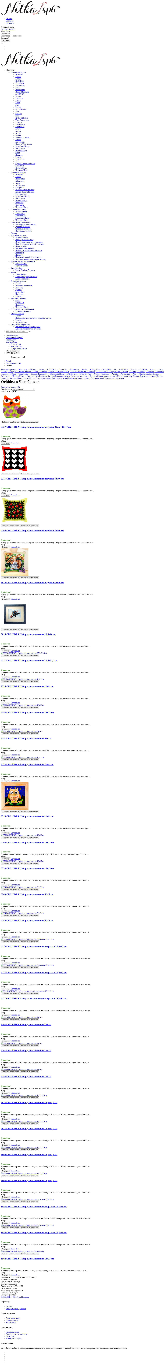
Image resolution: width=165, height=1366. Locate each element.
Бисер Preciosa (16, 268)
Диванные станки (22, 227)
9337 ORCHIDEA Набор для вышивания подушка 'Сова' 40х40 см (36, 427)
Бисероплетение (17, 314)
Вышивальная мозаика (24, 190)
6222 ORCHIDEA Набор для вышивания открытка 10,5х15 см (34, 972)
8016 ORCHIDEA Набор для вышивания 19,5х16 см (28, 634)
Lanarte (18, 96)
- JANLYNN (122, 369)
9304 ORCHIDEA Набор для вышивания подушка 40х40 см (32, 530)
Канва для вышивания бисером (84, 376)
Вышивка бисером (18, 172)
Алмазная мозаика (18, 281)
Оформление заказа (19, 348)
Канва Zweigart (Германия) (26, 277)
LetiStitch (19, 98)
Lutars (17, 103)
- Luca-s (151, 369)
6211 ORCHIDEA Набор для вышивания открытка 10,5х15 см (33, 998)
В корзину (5, 443)
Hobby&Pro (20, 90)
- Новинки (22, 369)
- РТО (133, 374)
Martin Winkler (21, 109)
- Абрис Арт (114, 372)
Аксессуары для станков (25, 224)
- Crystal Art (61, 369)
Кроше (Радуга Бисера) (24, 192)
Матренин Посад (22, 196)
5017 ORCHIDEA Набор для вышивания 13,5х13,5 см (29, 1128)
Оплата (9, 19)
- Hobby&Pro (94, 369)
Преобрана (19, 305)
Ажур (17, 183)
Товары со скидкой (14, 1338)
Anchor (18, 79)
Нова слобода (21, 151)
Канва (13, 272)
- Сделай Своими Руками (148, 374)
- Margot (12, 372)
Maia (17, 105)
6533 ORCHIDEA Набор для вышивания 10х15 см (27, 868)
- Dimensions (73, 369)
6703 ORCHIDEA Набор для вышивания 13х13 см (27, 842)
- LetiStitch (142, 369)
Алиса (18, 131)
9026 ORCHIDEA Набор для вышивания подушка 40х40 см (32, 582)
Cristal (17, 301)
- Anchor (40, 369)
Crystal (18, 283)
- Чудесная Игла (31, 376)
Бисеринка (19, 187)
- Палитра (104, 374)
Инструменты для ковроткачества (29, 242)
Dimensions (20, 85)
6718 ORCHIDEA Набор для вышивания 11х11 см (27, 764)
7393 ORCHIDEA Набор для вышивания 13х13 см (27, 712)
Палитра (18, 155)
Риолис (18, 157)
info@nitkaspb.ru (22, 1297)
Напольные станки (23, 229)
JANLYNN (19, 94)
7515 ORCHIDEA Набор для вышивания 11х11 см (27, 686)
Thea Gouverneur (22, 120)
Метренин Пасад (22, 218)
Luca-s (18, 101)
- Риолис (113, 374)
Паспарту (19, 255)
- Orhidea (42, 372)
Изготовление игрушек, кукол (27, 327)
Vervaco (18, 122)
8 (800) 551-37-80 (8, 29)
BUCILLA (19, 81)
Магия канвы (20, 194)
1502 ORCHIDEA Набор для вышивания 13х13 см (27, 1258)
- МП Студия (71, 374)
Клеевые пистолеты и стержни (28, 329)
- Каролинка (22, 374)
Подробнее (15, 443)
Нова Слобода (21, 201)
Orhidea (18, 114)
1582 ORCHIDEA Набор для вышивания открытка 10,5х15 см (34, 1232)
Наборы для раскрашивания (22, 309)
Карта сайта (11, 1322)
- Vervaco (90, 372)
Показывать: (6, 391)
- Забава (12, 374)
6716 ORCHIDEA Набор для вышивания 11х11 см (27, 816)
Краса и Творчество (23, 144)
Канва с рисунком (124, 376)
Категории (10, 70)
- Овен (95, 374)
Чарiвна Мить (21, 168)
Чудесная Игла (21, 170)
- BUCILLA (50, 369)
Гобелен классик (22, 137)
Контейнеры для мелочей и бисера (29, 244)
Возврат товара (12, 1320)
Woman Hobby (21, 211)
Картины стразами (18, 298)
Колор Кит (19, 292)
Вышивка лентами (18, 209)
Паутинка (19, 203)
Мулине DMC (21, 264)
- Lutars (159, 369)
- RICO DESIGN (61, 372)
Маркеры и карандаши (24, 248)
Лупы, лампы (21, 246)
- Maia (4, 372)
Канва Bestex (20, 274)
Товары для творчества (20, 324)
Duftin (17, 87)
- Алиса (132, 372)
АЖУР (18, 129)
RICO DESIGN (21, 118)
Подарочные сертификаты (17, 1334)
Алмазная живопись (23, 285)
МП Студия (20, 148)
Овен (17, 153)
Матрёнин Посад (22, 146)
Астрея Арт (20, 185)
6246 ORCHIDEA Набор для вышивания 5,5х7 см (27, 920)
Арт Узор (19, 287)
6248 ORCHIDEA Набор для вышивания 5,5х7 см (27, 894)
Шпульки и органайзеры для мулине (30, 259)
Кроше (18, 316)
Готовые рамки (21, 237)
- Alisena (31, 369)
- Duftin (83, 369)
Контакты (10, 23)
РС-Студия (19, 159)
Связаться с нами (13, 1318)
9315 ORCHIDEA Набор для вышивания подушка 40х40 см (32, 478)
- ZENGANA (102, 372)
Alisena (18, 77)
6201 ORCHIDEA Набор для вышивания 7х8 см (26, 1050)
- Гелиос (150, 372)
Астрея (18, 133)
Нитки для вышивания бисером (28, 251)
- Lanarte (133, 369)
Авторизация (16, 346)
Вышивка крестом (18, 72)
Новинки (19, 74)
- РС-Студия (124, 374)
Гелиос (18, 135)
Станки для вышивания (20, 222)
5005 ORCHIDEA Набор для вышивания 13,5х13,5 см (29, 1180)
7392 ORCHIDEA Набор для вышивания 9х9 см (26, 738)
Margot (18, 107)
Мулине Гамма (21, 266)
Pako (17, 116)
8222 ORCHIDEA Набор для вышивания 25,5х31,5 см (29, 660)
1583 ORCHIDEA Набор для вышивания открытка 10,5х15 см (34, 1206)
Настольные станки (23, 231)
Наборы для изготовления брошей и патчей (33, 318)
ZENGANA (20, 124)
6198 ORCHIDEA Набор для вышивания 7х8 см (26, 1076)
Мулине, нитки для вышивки (23, 261)
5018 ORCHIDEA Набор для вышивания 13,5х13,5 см (29, 1102)
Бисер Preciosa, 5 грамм (25, 270)
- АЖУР (124, 372)
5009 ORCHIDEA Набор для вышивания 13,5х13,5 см (29, 1154)
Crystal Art (19, 83)
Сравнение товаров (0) (10, 387)
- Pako (50, 372)
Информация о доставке (16, 1309)
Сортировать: (6, 389)
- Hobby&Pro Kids (108, 369)
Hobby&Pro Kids (22, 92)
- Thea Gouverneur (78, 372)
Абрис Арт (19, 127)
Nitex (17, 111)
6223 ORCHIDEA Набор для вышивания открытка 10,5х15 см (34, 946)
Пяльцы (14, 233)
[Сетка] (2, 385)
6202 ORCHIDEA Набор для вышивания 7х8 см (26, 1024)
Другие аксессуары (18, 235)
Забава (18, 140)
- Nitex (34, 372)
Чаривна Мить (21, 207)
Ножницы (19, 253)
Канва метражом (22, 279)
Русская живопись (23, 311)
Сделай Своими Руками (25, 164)
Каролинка (20, 142)
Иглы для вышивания (24, 240)
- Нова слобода (84, 374)
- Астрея (141, 372)
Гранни (18, 290)
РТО (17, 161)
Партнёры (10, 1336)
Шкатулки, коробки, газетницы (28, 257)
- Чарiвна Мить (17, 376)
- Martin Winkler (23, 372)
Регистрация (16, 344)
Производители (12, 1332)
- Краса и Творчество (38, 374)
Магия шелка (20, 216)
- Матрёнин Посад (56, 374)
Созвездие (19, 166)
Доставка (9, 21)
